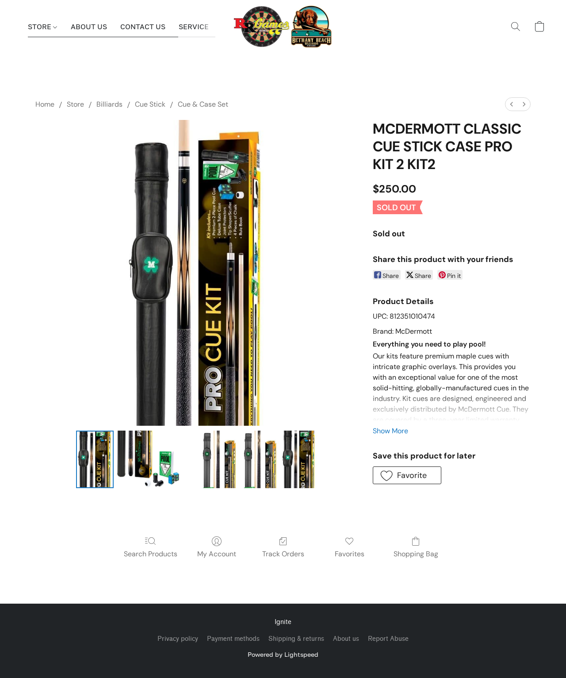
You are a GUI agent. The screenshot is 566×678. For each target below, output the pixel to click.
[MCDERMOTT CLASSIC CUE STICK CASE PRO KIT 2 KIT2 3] (258, 459)
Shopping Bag (416, 554)
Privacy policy (177, 639)
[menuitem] (511, 104)
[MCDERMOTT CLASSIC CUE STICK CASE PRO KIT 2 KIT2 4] (298, 459)
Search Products (150, 554)
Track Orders (283, 554)
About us (346, 639)
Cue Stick (150, 104)
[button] (283, 26)
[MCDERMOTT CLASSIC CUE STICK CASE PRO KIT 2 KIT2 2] (217, 459)
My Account (216, 554)
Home (44, 104)
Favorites (349, 554)
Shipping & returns (296, 639)
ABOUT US (89, 26)
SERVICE (194, 26)
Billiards (109, 104)
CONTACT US (142, 26)
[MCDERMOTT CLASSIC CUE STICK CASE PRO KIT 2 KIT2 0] (94, 459)
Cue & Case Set (203, 104)
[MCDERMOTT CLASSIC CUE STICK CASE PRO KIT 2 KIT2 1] (156, 459)
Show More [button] (390, 430)
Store (75, 104)
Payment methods (233, 639)
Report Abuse (388, 639)
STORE (40, 26)
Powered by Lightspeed (283, 654)
